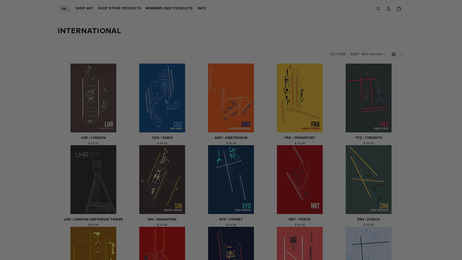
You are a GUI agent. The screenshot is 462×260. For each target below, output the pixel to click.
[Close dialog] (318, 16)
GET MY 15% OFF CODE (231, 197)
